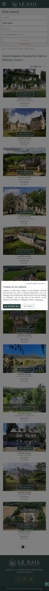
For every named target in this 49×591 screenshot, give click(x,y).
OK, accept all (11, 306)
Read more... (39, 300)
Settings (28, 306)
